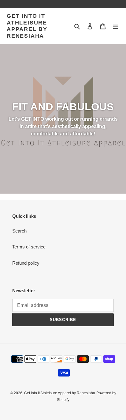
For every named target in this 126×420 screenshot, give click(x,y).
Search (19, 230)
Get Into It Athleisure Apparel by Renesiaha (27, 26)
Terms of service (29, 246)
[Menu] (115, 26)
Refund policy (25, 263)
